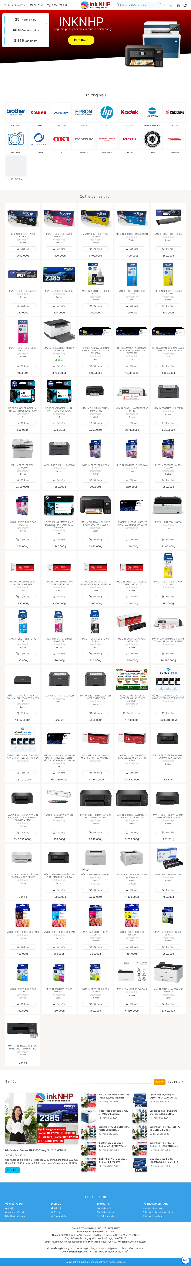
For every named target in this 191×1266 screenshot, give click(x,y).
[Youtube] (105, 1197)
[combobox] (139, 5)
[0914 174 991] (49, 5)
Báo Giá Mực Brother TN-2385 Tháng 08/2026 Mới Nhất (36, 1150)
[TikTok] (99, 1197)
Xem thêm (81, 40)
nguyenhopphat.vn (95, 1261)
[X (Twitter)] (93, 1197)
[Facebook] (86, 1197)
